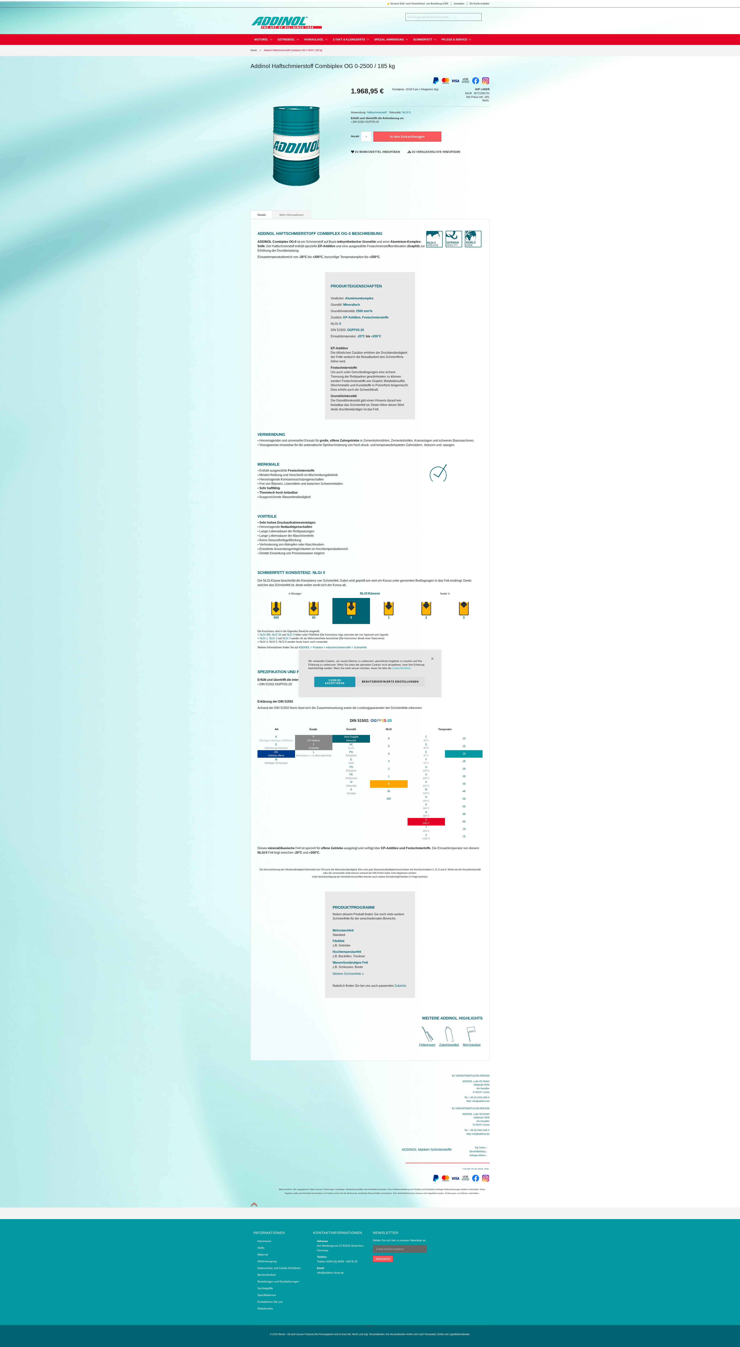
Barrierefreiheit (266, 1274)
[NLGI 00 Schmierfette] (314, 608)
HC (351, 744)
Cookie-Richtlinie (401, 668)
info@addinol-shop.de (330, 1272)
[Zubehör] (449, 1040)
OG (276, 752)
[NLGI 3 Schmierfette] (464, 608)
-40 (464, 783)
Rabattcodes (265, 1308)
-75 (464, 836)
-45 (464, 791)
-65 (464, 821)
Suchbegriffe (265, 1288)
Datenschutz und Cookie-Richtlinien (279, 1268)
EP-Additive (352, 317)
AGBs (260, 1247)
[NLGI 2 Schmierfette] (426, 608)
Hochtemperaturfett (347, 951)
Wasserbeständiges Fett (350, 962)
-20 (464, 753)
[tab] (262, 214)
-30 (464, 768)
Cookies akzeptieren (335, 682)
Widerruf (262, 1254)
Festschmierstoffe (375, 317)
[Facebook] (475, 83)
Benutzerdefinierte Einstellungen (390, 681)
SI (351, 782)
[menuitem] (261, 39)
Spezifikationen (266, 1295)
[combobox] (443, 17)
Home (254, 50)
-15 (464, 746)
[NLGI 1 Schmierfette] (389, 608)
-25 (464, 761)
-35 (464, 776)
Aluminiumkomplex (359, 298)
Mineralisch (351, 304)
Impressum (264, 1241)
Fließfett (338, 941)
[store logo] (286, 20)
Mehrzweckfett (343, 930)
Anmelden (459, 3)
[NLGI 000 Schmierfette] (276, 608)
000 (276, 617)
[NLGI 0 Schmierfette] (351, 608)
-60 (464, 814)
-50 (464, 798)
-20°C (361, 336)
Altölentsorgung (267, 1261)
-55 (464, 806)
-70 (464, 829)
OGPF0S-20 (355, 330)
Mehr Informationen (291, 214)
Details (261, 214)
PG (351, 752)
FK (351, 774)
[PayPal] (435, 1181)
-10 (464, 738)
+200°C (376, 336)
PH (351, 767)
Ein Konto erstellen (479, 3)
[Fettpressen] (427, 1040)
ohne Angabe (351, 736)
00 (388, 791)
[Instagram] (485, 83)
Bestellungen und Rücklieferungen (278, 1281)
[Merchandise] (471, 1040)
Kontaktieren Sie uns (270, 1301)
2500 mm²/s (364, 311)
